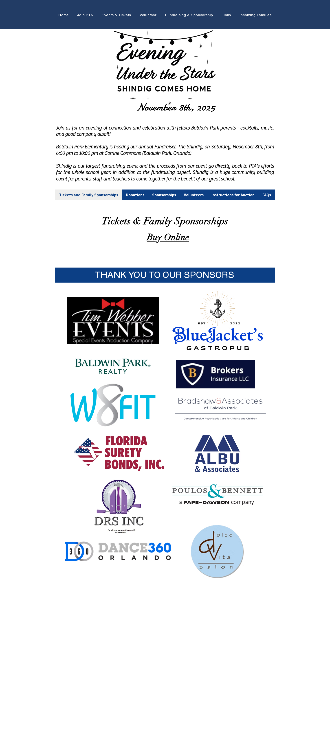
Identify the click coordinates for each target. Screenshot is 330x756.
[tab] (88, 195)
